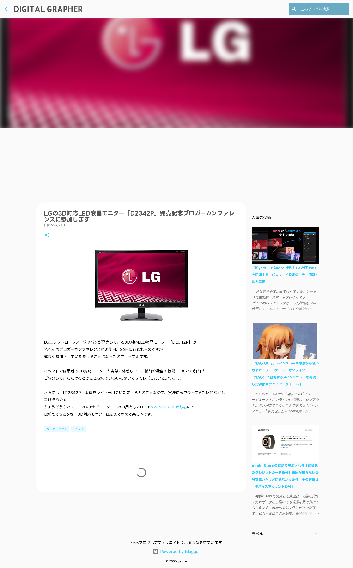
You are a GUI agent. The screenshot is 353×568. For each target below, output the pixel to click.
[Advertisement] (176, 164)
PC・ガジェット (56, 428)
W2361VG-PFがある (168, 407)
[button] (47, 235)
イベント (78, 428)
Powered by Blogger (179, 551)
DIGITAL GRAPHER (48, 9)
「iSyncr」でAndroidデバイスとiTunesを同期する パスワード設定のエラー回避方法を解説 (285, 275)
